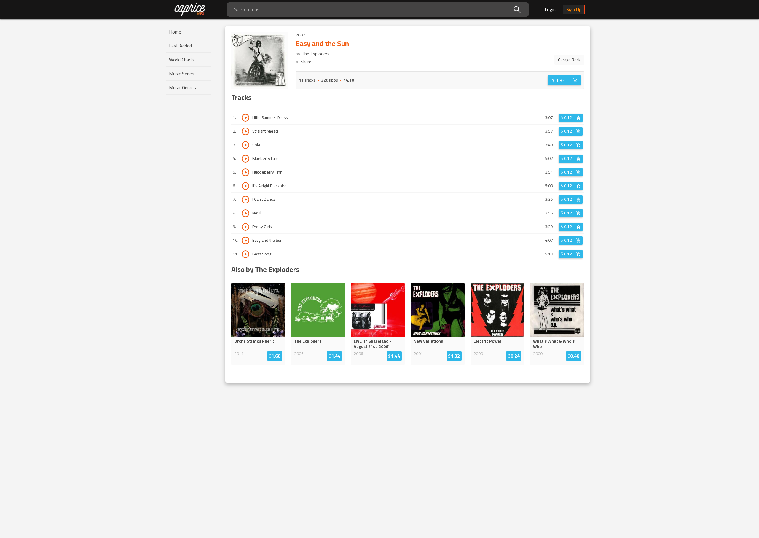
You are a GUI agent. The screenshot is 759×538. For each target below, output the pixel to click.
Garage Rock (569, 59)
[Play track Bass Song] (245, 254)
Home (175, 31)
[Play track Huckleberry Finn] (245, 172)
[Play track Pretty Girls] (245, 227)
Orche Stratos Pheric (254, 341)
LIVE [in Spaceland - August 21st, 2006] (372, 343)
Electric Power (487, 341)
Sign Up (573, 9)
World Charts (182, 59)
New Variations (428, 341)
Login (550, 9)
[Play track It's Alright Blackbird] (245, 186)
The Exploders (316, 53)
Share (306, 62)
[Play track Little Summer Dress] (245, 118)
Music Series (181, 73)
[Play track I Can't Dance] (245, 199)
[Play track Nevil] (245, 213)
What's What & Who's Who (554, 343)
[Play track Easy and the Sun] (245, 240)
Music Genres (182, 87)
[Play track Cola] (245, 145)
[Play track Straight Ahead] (245, 131)
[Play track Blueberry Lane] (245, 159)
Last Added (180, 45)
